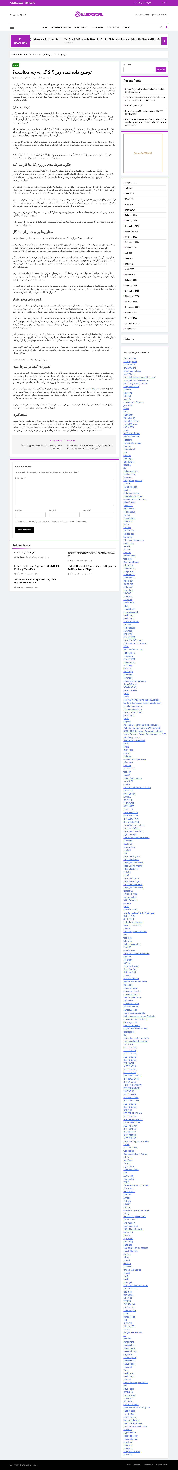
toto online (128, 565)
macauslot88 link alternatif (135, 1041)
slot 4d (126, 1260)
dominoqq (128, 1241)
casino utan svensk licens (135, 1019)
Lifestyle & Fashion (61, 27)
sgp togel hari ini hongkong (135, 380)
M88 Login (128, 671)
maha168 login (130, 424)
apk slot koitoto (130, 1251)
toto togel (127, 559)
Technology (96, 27)
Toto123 (127, 1235)
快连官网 (127, 1323)
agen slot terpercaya (132, 1423)
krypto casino (129, 1433)
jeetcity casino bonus (133, 706)
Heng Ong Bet (129, 969)
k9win (126, 408)
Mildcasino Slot (130, 1226)
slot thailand (129, 449)
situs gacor (128, 1188)
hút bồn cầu (128, 530)
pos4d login (128, 602)
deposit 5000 (129, 637)
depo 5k (127, 552)
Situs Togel (128, 1389)
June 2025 (129, 258)
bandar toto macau (132, 443)
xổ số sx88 (128, 762)
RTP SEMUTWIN (130, 819)
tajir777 (126, 1204)
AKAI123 (127, 797)
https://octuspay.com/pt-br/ (136, 1141)
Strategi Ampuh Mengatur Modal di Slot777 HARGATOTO (127, 3)
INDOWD (127, 593)
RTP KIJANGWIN (131, 1100)
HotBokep (127, 665)
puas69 (126, 775)
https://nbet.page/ (131, 881)
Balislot (126, 546)
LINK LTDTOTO (130, 894)
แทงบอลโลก (129, 847)
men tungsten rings (132, 997)
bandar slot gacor (131, 1420)
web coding (128, 1151)
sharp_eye (19, 77)
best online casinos (132, 1075)
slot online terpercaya (133, 496)
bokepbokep (129, 1345)
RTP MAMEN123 (131, 822)
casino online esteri (132, 991)
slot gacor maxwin (131, 1451)
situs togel (128, 841)
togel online (128, 509)
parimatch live (129, 897)
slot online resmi (131, 1169)
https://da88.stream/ (133, 866)
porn (125, 411)
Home (44, 27)
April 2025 (129, 269)
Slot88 (126, 524)
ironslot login (129, 1395)
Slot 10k (127, 963)
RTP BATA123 (129, 1082)
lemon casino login (132, 371)
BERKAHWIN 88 (130, 812)
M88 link (127, 396)
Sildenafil (127, 668)
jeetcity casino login (132, 709)
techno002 (128, 477)
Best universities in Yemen (135, 1154)
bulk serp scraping (131, 944)
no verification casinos (133, 825)
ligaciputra (128, 1238)
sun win (127, 975)
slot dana (127, 756)
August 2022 (130, 329)
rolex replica (128, 1032)
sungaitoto (128, 590)
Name (18, 510)
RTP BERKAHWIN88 (132, 1113)
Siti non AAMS (130, 1288)
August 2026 (130, 183)
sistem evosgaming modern (136, 1185)
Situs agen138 (130, 1022)
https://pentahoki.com (133, 540)
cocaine (127, 903)
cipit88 (126, 784)
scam (125, 1313)
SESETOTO (128, 919)
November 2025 (132, 231)
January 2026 (131, 220)
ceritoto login (129, 950)
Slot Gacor (128, 1160)
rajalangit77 (128, 1326)
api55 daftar (129, 1307)
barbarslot (128, 1232)
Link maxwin (129, 1223)
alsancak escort (130, 612)
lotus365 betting (130, 1007)
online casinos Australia (134, 1013)
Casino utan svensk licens (135, 1426)
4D (124, 1335)
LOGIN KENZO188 (131, 1122)
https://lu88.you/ (131, 878)
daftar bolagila (130, 487)
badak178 (128, 790)
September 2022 (132, 323)
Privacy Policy (161, 1465)
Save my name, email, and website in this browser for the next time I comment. (52, 521)
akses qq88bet (130, 361)
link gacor (127, 599)
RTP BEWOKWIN (131, 1079)
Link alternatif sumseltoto (135, 643)
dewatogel (128, 675)
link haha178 (129, 512)
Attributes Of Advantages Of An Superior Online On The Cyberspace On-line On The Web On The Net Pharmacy (145, 122)
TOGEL (126, 1182)
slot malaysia (129, 1310)
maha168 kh (129, 418)
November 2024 (132, 296)
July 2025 (129, 253)
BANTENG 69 (129, 1094)
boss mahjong (130, 1351)
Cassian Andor (22, 557)
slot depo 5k (129, 568)
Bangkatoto (128, 1342)
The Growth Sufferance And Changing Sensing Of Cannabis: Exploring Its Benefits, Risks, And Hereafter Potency (81, 39)
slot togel (127, 1282)
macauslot (128, 985)
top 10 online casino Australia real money (142, 703)
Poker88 (127, 947)
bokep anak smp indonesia (135, 1382)
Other (15, 65)
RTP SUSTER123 (131, 978)
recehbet (127, 465)
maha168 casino (131, 421)
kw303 (126, 1329)
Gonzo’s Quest (129, 684)
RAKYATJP (128, 800)
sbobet (126, 1273)
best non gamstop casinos (135, 383)
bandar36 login (130, 1010)
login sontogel (129, 834)
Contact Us (148, 1465)
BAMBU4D (128, 1392)
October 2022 (131, 318)
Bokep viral (128, 584)
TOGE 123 (128, 809)
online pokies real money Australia (139, 1016)
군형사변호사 (129, 972)
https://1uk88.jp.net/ (132, 640)
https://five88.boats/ (132, 884)
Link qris (127, 1201)
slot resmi (127, 440)
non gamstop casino (132, 480)
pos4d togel (128, 1373)
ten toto (126, 549)
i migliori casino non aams (135, 1285)
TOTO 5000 (128, 1414)
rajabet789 (128, 891)
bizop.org (127, 1245)
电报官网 (127, 634)
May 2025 (129, 264)
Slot (125, 468)
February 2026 (131, 215)
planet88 (127, 1194)
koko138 (127, 390)
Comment (20, 478)
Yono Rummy (129, 358)
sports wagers (129, 1417)
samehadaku (129, 628)
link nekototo (129, 518)
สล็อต (126, 646)
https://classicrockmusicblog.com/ (139, 377)
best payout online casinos (135, 1248)
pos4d (126, 693)
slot (125, 452)
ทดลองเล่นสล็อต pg (132, 1270)
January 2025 (131, 285)
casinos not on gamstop (134, 681)
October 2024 (131, 302)
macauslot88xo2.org (132, 649)
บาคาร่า (127, 399)
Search (127, 64)
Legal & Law (113, 27)
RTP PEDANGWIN (131, 1088)
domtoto (127, 1254)
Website (86, 510)
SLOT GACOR (129, 1066)
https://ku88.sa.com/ (133, 862)
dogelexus (128, 1354)
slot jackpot (128, 571)
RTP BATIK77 (129, 1132)
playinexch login (130, 966)
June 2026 (129, 193)
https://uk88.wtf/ (131, 859)
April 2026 (129, 204)
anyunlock (128, 631)
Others (126, 27)
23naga (126, 1163)
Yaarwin (127, 527)
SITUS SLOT (129, 768)
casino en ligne (130, 988)
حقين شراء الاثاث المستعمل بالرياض (139, 913)
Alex (71, 560)
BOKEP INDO (129, 916)
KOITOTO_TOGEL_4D (25, 552)
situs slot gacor (130, 1436)
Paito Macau (129, 1191)
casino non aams (131, 994)
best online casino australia (136, 1038)
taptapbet (127, 537)
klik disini (127, 1266)
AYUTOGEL (128, 1401)
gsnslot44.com (130, 909)
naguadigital (129, 1364)
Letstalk (127, 928)
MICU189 (127, 1298)
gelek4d (127, 490)
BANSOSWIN (129, 794)
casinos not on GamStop (134, 499)
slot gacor (128, 415)
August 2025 (130, 248)
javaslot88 (128, 405)
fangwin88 (128, 781)
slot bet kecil (129, 1411)
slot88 (126, 430)
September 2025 (132, 242)
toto (125, 934)
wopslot (127, 722)
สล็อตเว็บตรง (129, 502)
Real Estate (81, 27)
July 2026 (129, 188)
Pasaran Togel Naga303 (134, 1216)
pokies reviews (130, 690)
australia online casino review (137, 787)
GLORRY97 (128, 844)
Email (52, 510)
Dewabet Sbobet (131, 562)
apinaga (127, 446)
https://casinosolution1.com (136, 953)
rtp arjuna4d (129, 462)
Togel (125, 1370)
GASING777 (128, 806)
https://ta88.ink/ (131, 869)
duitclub (127, 455)
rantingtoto (128, 1295)
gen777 (126, 753)
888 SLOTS (128, 427)
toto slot (127, 624)
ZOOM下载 (128, 1176)
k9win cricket (129, 474)
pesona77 (128, 505)
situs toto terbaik (131, 621)
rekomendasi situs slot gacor (136, 1407)
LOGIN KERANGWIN (132, 1085)
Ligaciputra (128, 1166)
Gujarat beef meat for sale (135, 1028)
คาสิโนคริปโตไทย (131, 433)
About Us (137, 1465)
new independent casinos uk (136, 837)
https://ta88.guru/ (131, 856)
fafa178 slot (129, 374)
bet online (127, 960)
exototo (126, 483)
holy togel (127, 458)
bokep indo (128, 543)
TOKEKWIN (128, 1063)
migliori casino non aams (135, 981)
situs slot (127, 1367)
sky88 (126, 875)
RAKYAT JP (128, 1091)
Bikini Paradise (130, 900)
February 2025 (131, 280)
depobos (127, 765)
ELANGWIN (128, 803)
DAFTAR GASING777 (133, 1119)
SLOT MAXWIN (130, 1126)
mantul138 (128, 581)
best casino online (131, 1025)
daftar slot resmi (131, 1404)
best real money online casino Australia (141, 700)
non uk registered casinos (135, 931)
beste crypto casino (132, 925)
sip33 (125, 606)
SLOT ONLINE (129, 1047)
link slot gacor (129, 1357)
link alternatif (129, 364)
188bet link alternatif (132, 1229)
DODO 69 (127, 1110)
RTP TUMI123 (129, 1129)
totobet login (129, 556)
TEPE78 (127, 1301)
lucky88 (127, 872)
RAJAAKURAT (129, 368)
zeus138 (127, 1379)
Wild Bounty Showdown (134, 740)
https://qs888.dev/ (132, 828)
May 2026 (129, 199)
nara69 (126, 515)
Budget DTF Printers (132, 1332)
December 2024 (132, 291)
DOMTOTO (128, 750)
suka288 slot (129, 609)
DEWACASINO (129, 687)
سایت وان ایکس (93, 388)
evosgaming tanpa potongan (136, 1210)
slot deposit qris (130, 471)
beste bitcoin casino (132, 778)
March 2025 (130, 275)
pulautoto (127, 393)
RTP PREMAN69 (130, 1097)
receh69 (127, 850)
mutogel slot (129, 1317)
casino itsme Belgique (133, 402)
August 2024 (130, 312)
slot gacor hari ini (131, 386)
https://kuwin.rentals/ (133, 831)
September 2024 (132, 307)
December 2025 (132, 226)
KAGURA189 (129, 1304)
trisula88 (127, 1339)
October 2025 (131, 237)
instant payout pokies (133, 922)
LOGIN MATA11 (130, 1220)
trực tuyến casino (131, 436)
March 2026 (130, 210)
